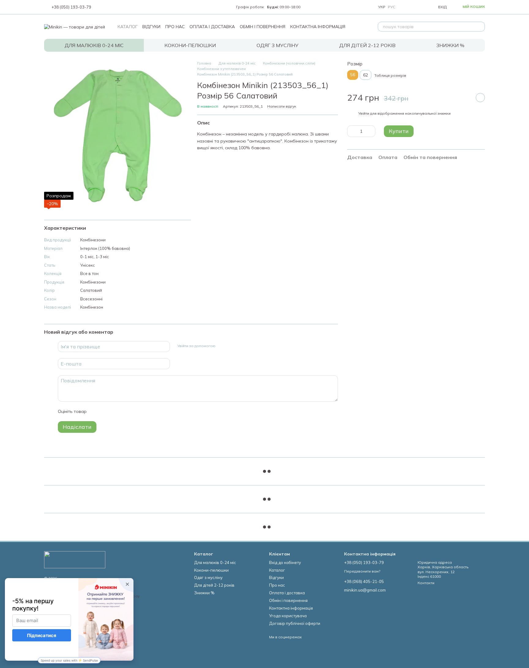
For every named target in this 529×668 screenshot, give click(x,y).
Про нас (175, 26)
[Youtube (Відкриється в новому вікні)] (115, 7)
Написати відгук (281, 106)
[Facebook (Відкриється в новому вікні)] (108, 7)
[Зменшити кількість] (351, 131)
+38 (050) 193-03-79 (71, 7)
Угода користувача (288, 615)
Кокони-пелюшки (190, 45)
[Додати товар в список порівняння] (465, 97)
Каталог (127, 26)
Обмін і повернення (262, 26)
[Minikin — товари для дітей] (74, 559)
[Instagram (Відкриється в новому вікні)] (101, 7)
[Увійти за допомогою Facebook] (222, 345)
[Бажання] (419, 7)
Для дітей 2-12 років (367, 45)
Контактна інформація (317, 26)
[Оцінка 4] (126, 411)
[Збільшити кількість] (370, 131)
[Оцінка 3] (116, 411)
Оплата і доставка (212, 26)
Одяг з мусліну (277, 45)
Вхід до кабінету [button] (285, 562)
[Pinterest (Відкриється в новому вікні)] (130, 7)
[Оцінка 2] (106, 411)
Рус (391, 7)
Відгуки (151, 26)
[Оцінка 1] (97, 411)
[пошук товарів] (480, 27)
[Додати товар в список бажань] (480, 97)
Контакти (426, 583)
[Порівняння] (406, 7)
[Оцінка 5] (136, 411)
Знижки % (450, 45)
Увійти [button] (363, 113)
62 (365, 75)
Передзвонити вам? (362, 571)
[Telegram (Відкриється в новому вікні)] (123, 7)
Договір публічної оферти (294, 623)
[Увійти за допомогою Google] (232, 345)
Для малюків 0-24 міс (94, 45)
